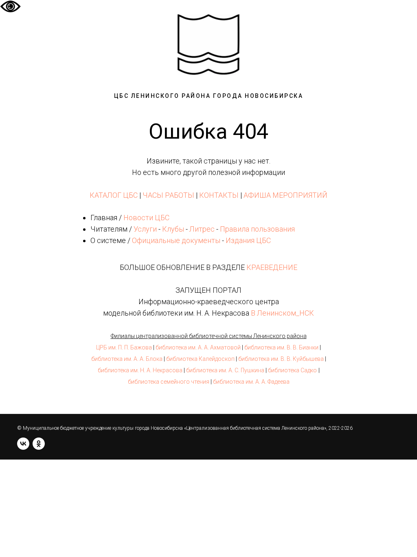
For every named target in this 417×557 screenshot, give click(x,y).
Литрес (202, 229)
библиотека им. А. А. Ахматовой (198, 347)
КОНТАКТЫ (219, 195)
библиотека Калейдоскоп (200, 359)
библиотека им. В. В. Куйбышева (281, 359)
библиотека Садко (292, 370)
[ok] (39, 444)
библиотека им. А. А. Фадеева (251, 381)
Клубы (173, 229)
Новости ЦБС (146, 217)
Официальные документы (176, 240)
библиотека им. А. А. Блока (126, 359)
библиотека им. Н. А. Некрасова (140, 370)
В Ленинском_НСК (282, 313)
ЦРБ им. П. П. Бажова (124, 347)
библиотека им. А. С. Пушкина (225, 370)
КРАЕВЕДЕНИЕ (271, 267)
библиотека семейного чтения (168, 381)
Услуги (145, 229)
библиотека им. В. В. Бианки (281, 347)
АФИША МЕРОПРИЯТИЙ (285, 195)
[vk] (23, 444)
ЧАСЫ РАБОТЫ (168, 195)
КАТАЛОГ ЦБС (114, 195)
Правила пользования (257, 229)
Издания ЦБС (247, 240)
